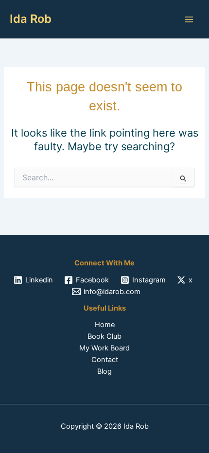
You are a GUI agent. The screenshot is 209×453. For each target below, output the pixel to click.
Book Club (104, 336)
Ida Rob (31, 19)
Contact (104, 359)
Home (105, 324)
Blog (104, 371)
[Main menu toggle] (189, 19)
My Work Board (104, 348)
